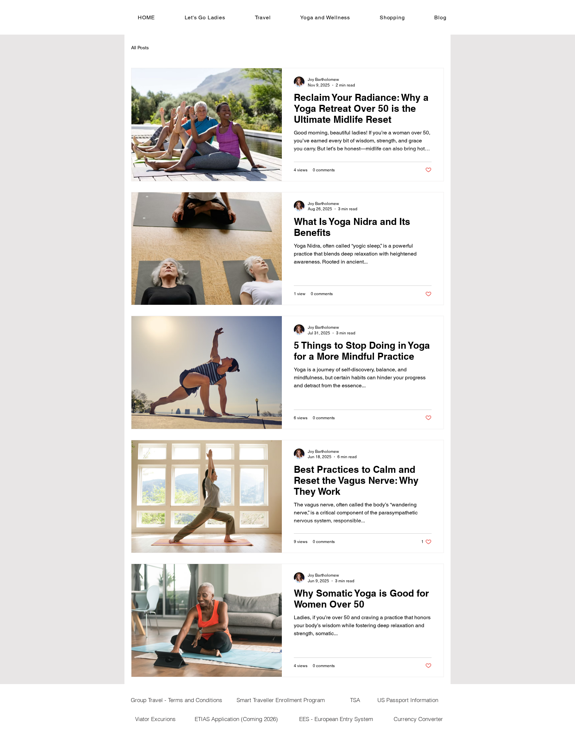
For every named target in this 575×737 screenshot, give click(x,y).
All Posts (140, 47)
